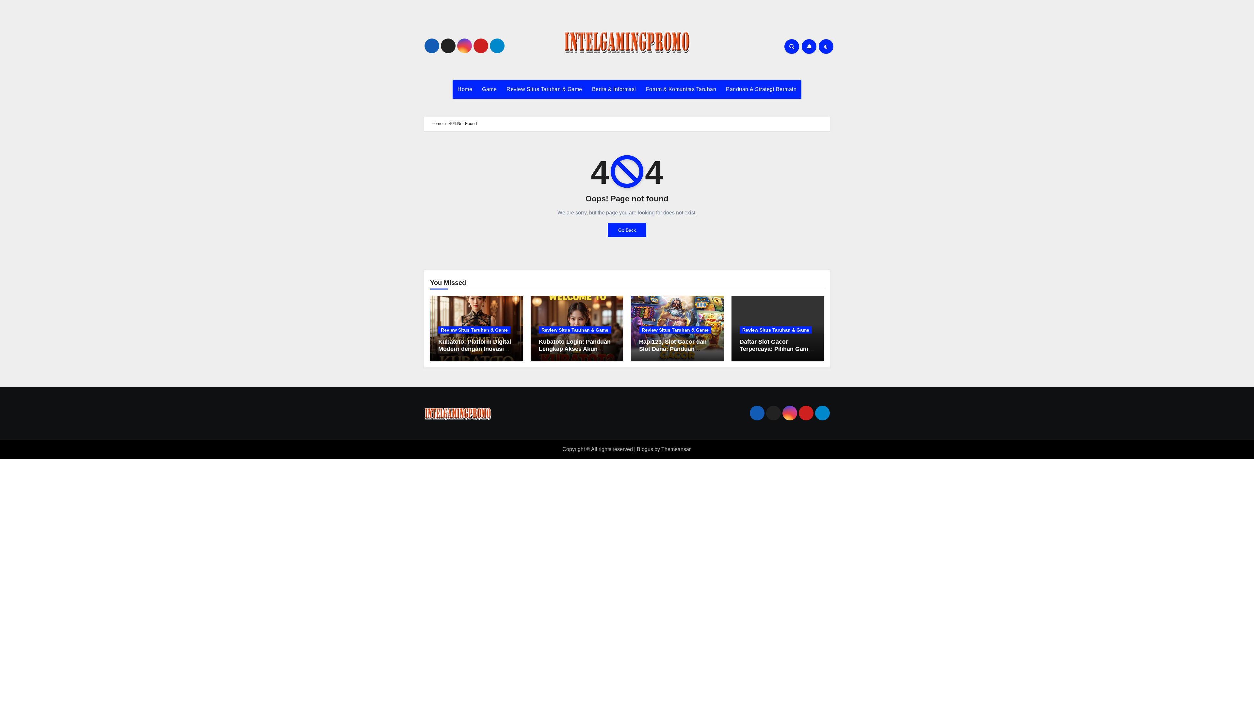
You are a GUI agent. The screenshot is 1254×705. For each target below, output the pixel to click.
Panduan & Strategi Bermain (761, 89)
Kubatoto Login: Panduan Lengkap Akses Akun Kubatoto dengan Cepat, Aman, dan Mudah (575, 352)
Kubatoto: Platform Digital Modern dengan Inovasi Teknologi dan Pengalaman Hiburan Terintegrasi (476, 352)
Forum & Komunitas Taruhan (681, 89)
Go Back (627, 230)
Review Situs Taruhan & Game (544, 89)
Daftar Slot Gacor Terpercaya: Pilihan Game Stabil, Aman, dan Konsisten (776, 352)
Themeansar (675, 449)
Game (489, 89)
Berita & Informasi (614, 89)
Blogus (645, 449)
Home (465, 89)
